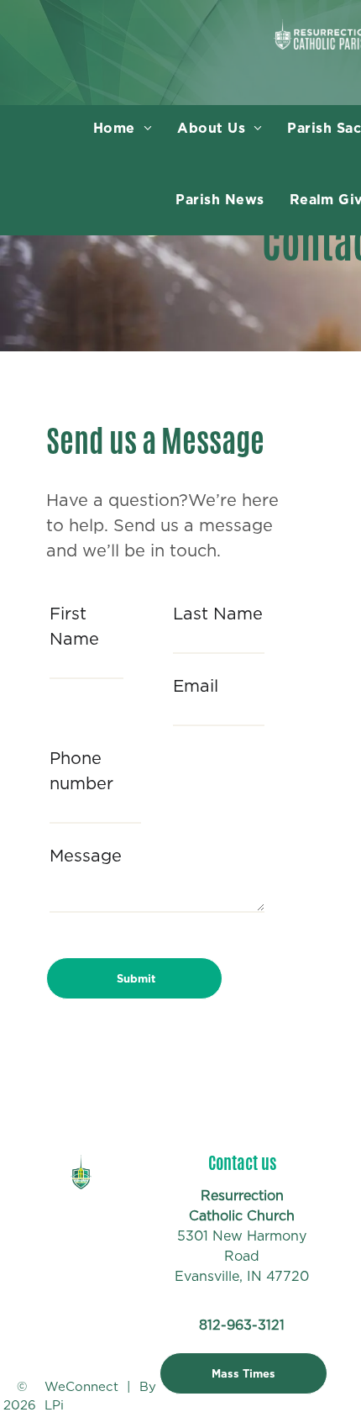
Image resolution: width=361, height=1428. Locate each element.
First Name (74, 626)
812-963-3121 (242, 1325)
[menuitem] (123, 128)
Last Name (218, 613)
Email (195, 686)
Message (86, 856)
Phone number (81, 770)
